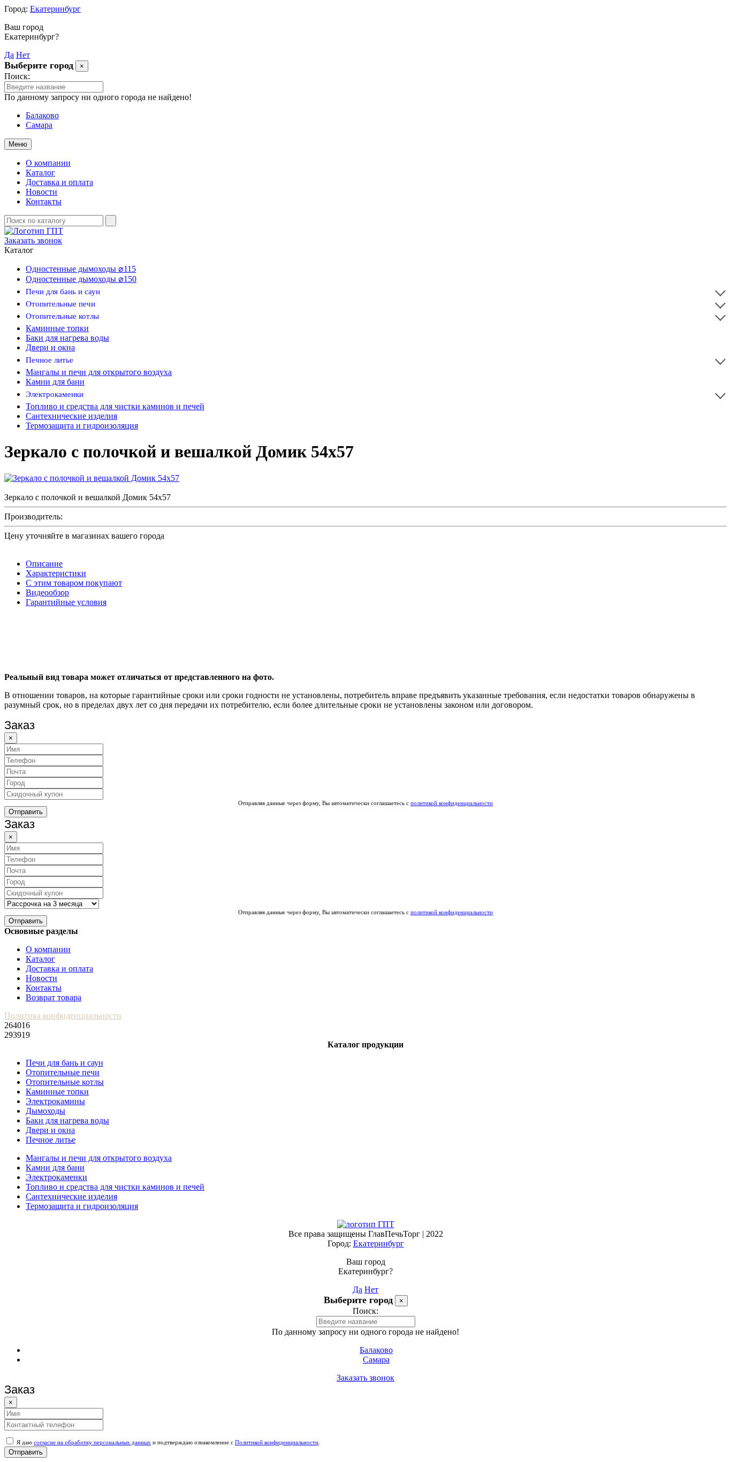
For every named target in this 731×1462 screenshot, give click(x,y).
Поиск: (17, 76)
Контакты (44, 201)
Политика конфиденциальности (62, 1015)
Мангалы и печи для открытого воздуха (99, 372)
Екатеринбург (55, 8)
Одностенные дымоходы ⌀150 (81, 279)
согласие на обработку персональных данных (92, 1442)
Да (9, 54)
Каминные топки (57, 328)
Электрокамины (55, 1101)
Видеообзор (47, 592)
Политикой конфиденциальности (276, 1442)
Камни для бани (55, 381)
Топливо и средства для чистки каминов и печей (115, 406)
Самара (39, 124)
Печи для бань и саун (63, 291)
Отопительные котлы (62, 316)
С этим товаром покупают (74, 582)
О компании (48, 162)
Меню (18, 144)
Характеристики (56, 573)
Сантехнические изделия (71, 415)
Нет (23, 54)
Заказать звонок (33, 240)
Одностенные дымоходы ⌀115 (81, 268)
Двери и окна (50, 347)
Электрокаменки (54, 394)
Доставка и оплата (59, 182)
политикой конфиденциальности (451, 803)
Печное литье (49, 360)
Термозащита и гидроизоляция (82, 425)
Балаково (42, 115)
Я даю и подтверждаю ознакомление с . (167, 1442)
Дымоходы (45, 1110)
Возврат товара (53, 997)
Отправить (26, 812)
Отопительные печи (60, 304)
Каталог (40, 172)
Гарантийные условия (66, 602)
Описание (44, 563)
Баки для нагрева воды (67, 337)
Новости (41, 191)
